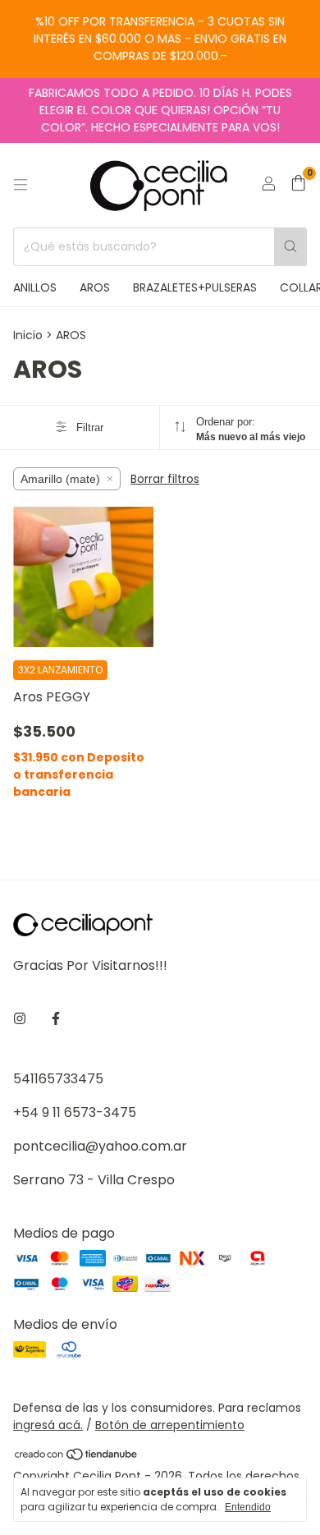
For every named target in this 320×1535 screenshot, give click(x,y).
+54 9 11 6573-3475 (74, 1112)
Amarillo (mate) (60, 478)
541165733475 (58, 1078)
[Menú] (20, 184)
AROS (95, 287)
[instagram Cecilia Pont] (19, 1019)
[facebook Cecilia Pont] (55, 1019)
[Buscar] (290, 246)
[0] (298, 185)
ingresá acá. (48, 1425)
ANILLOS (35, 287)
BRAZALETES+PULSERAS (195, 287)
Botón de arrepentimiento (170, 1425)
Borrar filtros (164, 479)
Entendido (248, 1507)
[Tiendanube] (76, 1457)
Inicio (28, 335)
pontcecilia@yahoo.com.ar (100, 1146)
